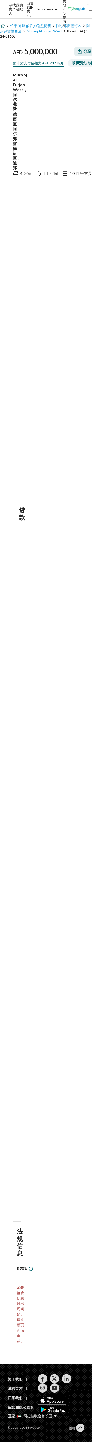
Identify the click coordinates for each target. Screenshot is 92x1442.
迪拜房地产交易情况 (64, 9)
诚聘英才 (15, 1388)
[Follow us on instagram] (42, 1388)
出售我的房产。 (30, 9)
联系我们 (15, 1398)
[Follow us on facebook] (42, 1378)
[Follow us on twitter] (54, 1378)
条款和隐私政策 (21, 1407)
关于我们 (15, 1379)
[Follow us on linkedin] (66, 1378)
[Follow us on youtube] (54, 1388)
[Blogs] (76, 9)
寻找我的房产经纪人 (16, 9)
